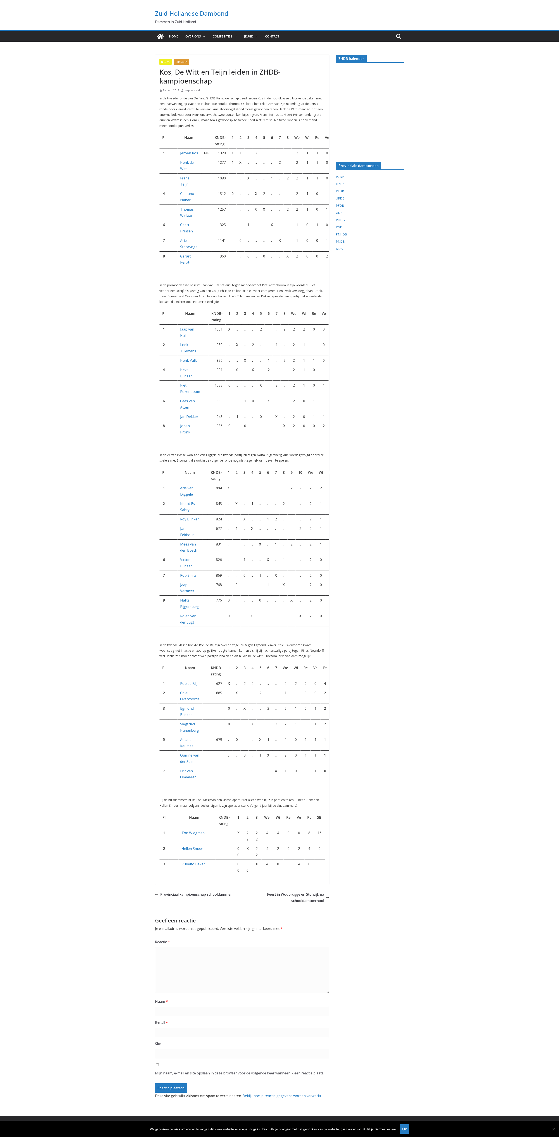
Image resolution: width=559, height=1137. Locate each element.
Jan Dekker (189, 416)
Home (173, 36)
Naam (161, 1001)
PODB (340, 220)
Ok (404, 1129)
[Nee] (553, 1129)
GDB (339, 213)
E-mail (161, 1022)
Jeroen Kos (189, 153)
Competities (222, 36)
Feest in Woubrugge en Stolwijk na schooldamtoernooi (295, 897)
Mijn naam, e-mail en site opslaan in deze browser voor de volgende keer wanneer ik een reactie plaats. (239, 1073)
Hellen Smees (192, 848)
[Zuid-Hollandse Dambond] (160, 36)
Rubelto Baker (193, 864)
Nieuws (165, 61)
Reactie (162, 941)
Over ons (193, 36)
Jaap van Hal (192, 90)
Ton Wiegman (193, 832)
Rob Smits (188, 575)
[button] (203, 36)
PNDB (340, 241)
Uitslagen (182, 61)
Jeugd (248, 36)
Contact (272, 36)
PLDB (340, 191)
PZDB (340, 177)
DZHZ (340, 184)
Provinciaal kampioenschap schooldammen (196, 894)
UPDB (340, 198)
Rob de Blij (188, 683)
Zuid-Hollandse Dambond (191, 13)
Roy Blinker (189, 519)
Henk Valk (188, 360)
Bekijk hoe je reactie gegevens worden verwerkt (282, 1095)
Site (158, 1043)
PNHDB (341, 234)
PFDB (340, 205)
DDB (339, 249)
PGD (339, 227)
